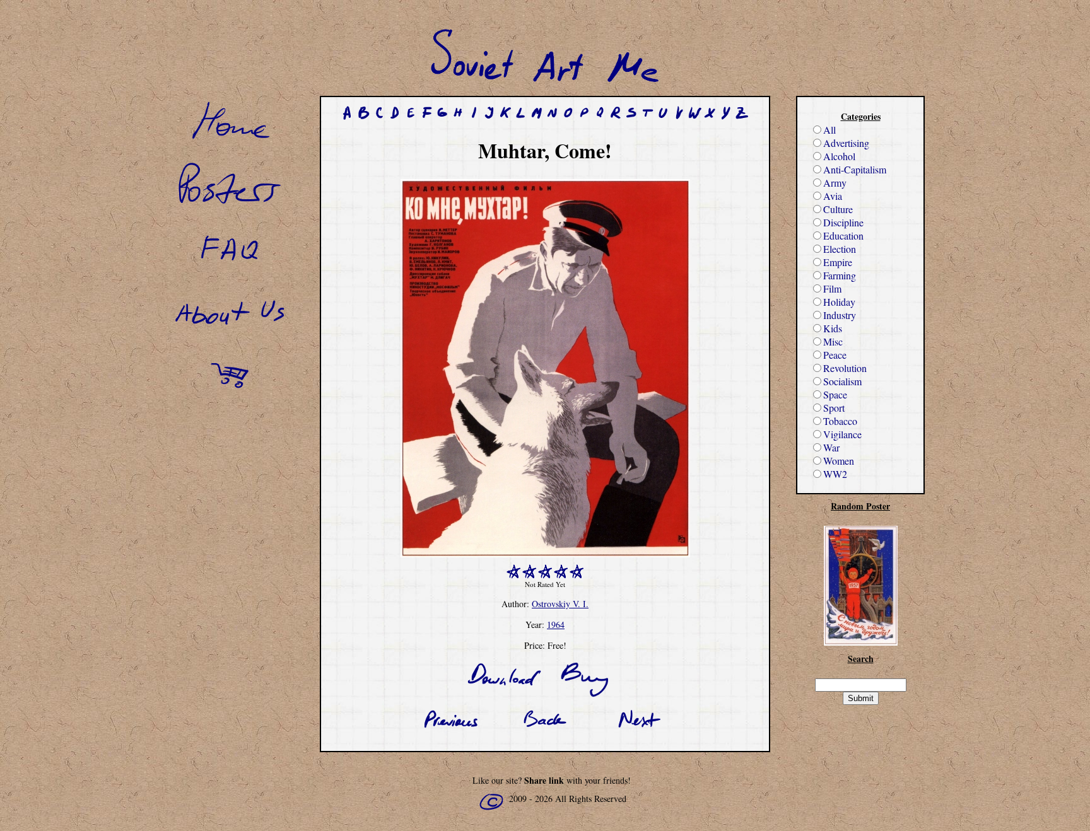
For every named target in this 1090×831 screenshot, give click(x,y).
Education (843, 235)
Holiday (839, 301)
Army (835, 182)
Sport (834, 407)
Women (838, 460)
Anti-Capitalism (854, 169)
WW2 (835, 473)
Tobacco (840, 420)
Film (832, 288)
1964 (556, 625)
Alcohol (839, 156)
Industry (839, 315)
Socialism (842, 381)
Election (839, 248)
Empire (837, 262)
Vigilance (842, 434)
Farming (839, 275)
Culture (838, 209)
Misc (833, 341)
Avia (832, 195)
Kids (832, 328)
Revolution (845, 368)
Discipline (843, 222)
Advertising (846, 142)
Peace (835, 354)
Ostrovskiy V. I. (560, 604)
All (829, 129)
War (831, 447)
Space (835, 394)
